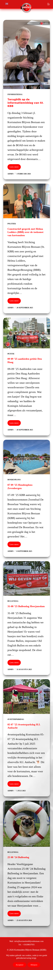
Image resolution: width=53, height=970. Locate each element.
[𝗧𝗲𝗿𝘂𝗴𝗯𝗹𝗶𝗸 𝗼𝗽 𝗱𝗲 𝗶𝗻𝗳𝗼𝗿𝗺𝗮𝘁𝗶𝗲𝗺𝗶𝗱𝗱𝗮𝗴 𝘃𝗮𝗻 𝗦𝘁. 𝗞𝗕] (26, 54)
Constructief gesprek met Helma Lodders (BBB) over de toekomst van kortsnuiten (25, 232)
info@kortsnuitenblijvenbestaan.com (29, 941)
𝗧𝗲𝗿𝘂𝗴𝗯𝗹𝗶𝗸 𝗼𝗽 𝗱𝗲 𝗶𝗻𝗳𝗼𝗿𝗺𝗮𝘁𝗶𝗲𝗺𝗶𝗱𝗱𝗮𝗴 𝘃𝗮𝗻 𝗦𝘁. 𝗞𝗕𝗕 (25, 102)
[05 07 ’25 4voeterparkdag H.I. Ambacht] (26, 696)
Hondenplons (14, 480)
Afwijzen (33, 965)
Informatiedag (14, 94)
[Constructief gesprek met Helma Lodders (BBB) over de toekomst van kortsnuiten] (26, 201)
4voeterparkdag (15, 719)
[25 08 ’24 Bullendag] (26, 824)
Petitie (10, 354)
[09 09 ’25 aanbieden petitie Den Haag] (26, 333)
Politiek (11, 224)
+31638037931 (29, 944)
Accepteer (19, 965)
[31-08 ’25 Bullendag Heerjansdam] (26, 578)
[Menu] (48, 4)
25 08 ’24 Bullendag (18, 857)
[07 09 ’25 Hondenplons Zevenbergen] (26, 457)
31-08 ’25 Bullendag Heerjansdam (26, 606)
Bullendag (12, 601)
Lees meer (15, 168)
